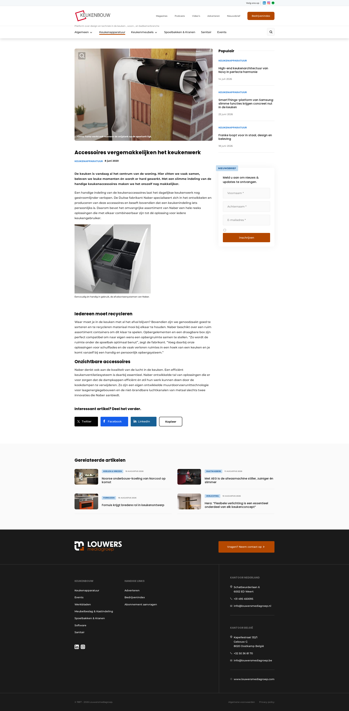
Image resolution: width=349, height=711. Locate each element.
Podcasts (180, 16)
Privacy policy (266, 702)
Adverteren (213, 16)
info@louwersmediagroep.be (253, 660)
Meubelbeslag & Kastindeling (94, 611)
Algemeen (82, 32)
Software (80, 625)
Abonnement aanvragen (141, 604)
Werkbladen (83, 604)
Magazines (161, 16)
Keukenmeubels (142, 32)
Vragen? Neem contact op (244, 546)
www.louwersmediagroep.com (254, 679)
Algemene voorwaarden (241, 702)
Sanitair (206, 32)
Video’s (196, 16)
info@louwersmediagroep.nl (252, 606)
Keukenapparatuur (112, 32)
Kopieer (170, 421)
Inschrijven (246, 237)
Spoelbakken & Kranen (179, 32)
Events (221, 32)
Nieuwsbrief (233, 16)
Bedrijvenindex (261, 15)
